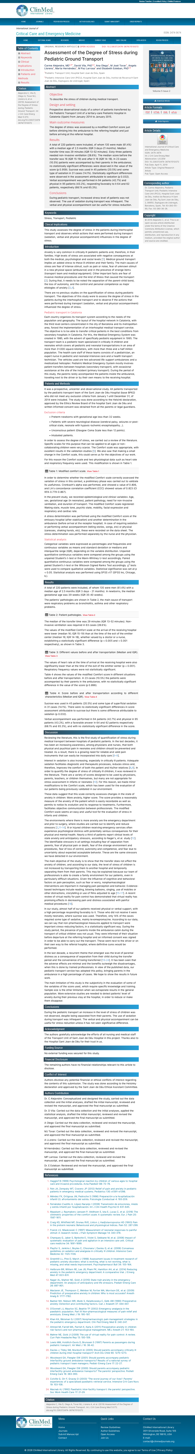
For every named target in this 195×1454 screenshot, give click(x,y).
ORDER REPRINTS (136, 22)
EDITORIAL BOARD (44, 40)
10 (95, 782)
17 (121, 893)
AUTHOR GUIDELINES (87, 22)
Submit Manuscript (68, 1434)
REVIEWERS (65, 40)
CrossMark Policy (159, 1)
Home (61, 1427)
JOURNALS (39, 22)
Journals (62, 1430)
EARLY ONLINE (121, 40)
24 (107, 960)
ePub (174, 112)
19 (103, 960)
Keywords (26, 57)
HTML (157, 112)
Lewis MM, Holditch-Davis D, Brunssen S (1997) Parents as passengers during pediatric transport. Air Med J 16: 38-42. (92, 1344)
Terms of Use (148, 1450)
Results (24, 82)
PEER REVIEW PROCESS (61, 22)
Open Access (108, 1434)
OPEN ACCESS (141, 40)
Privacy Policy (165, 1450)
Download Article (163, 101)
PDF (148, 112)
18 (70, 903)
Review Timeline (145, 1)
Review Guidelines (110, 1427)
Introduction (27, 70)
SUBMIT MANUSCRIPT (112, 22)
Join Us (105, 1437)
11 (60, 827)
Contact (62, 1437)
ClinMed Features (174, 1)
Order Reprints (163, 121)
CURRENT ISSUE (100, 40)
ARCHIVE (82, 40)
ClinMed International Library (48, 1450)
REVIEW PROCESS (162, 40)
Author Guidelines (110, 1430)
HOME (23, 22)
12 (133, 838)
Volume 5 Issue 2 (161, 90)
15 (118, 893)
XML (165, 112)
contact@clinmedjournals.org (158, 1441)
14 (63, 827)
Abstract (25, 53)
